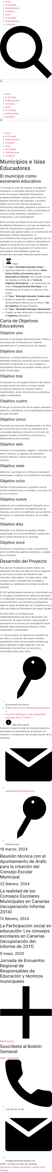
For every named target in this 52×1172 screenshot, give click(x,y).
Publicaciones (12, 8)
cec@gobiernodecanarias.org (20, 791)
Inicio (8, 1)
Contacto (10, 11)
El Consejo (10, 5)
